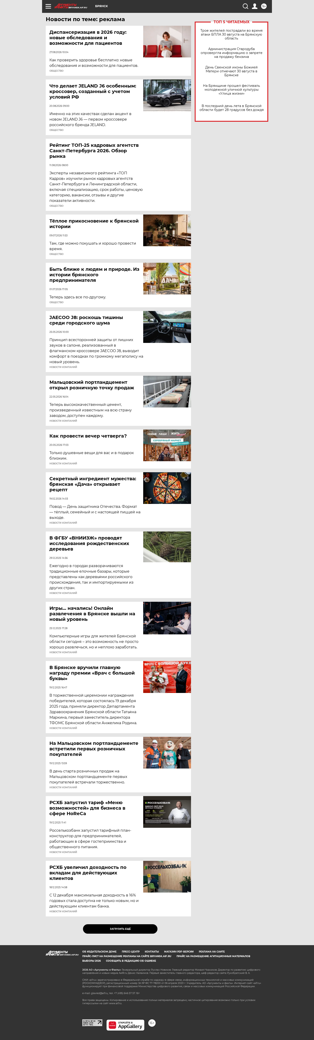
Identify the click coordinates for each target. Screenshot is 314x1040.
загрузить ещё (120, 928)
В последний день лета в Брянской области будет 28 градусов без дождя (232, 108)
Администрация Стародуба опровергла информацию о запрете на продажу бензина (232, 53)
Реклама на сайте (212, 951)
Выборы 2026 (91, 960)
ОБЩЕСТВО (56, 71)
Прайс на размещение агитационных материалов (213, 956)
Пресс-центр (131, 951)
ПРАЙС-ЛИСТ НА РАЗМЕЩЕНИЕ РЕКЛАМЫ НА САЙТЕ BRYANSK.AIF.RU (126, 956)
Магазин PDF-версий (179, 951)
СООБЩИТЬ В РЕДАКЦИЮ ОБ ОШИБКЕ (131, 960)
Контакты (152, 951)
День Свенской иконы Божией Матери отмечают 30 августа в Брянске (231, 71)
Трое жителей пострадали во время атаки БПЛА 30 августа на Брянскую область (231, 34)
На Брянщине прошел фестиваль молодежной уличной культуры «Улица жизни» (231, 90)
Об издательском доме (99, 951)
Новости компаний (63, 367)
